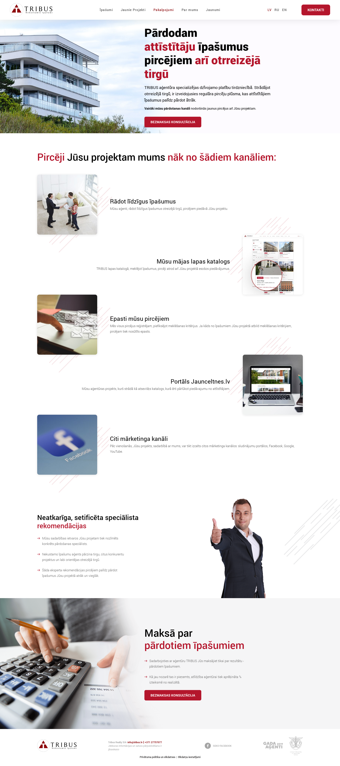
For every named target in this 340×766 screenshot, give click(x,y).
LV (270, 10)
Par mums (190, 10)
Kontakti (316, 9)
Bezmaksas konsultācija (173, 122)
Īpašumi (106, 10)
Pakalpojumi (163, 10)
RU (276, 10)
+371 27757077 (153, 742)
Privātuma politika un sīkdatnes (157, 757)
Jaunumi (213, 10)
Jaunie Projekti (133, 10)
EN (284, 10)
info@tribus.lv (135, 742)
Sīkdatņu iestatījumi (189, 757)
